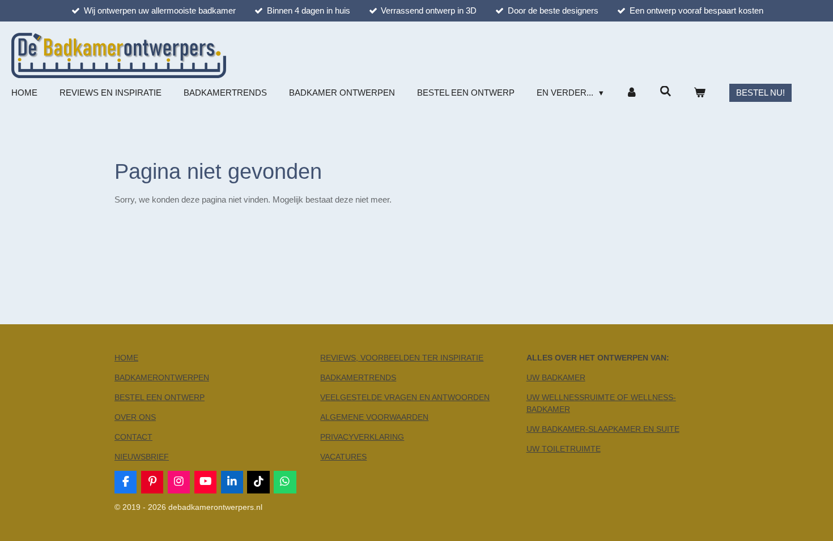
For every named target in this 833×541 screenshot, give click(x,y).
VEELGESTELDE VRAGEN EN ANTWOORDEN (405, 397)
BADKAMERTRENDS (358, 377)
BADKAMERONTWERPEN (161, 377)
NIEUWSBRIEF (141, 456)
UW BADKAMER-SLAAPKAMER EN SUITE (602, 428)
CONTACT (133, 436)
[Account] (631, 93)
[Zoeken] (665, 91)
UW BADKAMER (555, 377)
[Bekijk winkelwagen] (699, 93)
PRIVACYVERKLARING (362, 436)
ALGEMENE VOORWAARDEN (374, 417)
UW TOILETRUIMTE (563, 448)
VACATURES (343, 456)
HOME (126, 357)
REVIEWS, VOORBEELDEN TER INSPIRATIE (401, 357)
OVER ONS (135, 417)
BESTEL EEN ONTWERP (159, 397)
